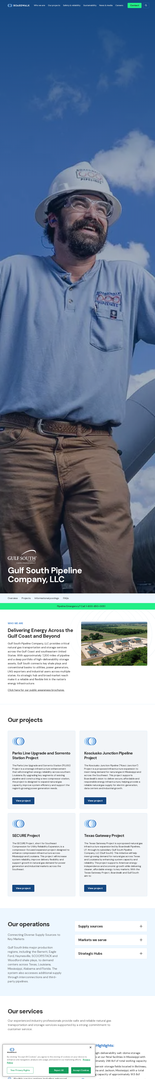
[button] (39, 5)
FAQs (66, 598)
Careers (119, 5)
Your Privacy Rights (20, 1070)
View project (23, 800)
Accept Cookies (81, 1070)
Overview (13, 598)
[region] (48, 1060)
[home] (20, 5)
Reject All (58, 1070)
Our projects (54, 5)
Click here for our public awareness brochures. (36, 690)
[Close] (90, 1047)
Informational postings (47, 598)
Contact (134, 5)
